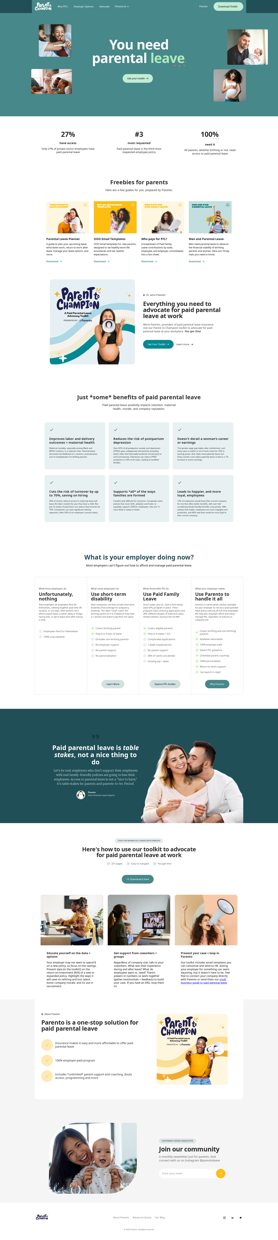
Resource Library (142, 1217)
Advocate (104, 6)
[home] (43, 6)
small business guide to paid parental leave (204, 981)
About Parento (121, 1217)
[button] (121, 6)
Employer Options (84, 6)
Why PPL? (62, 6)
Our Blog (160, 1217)
